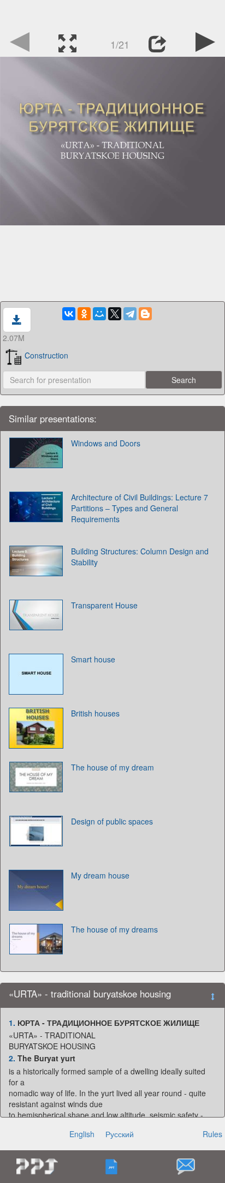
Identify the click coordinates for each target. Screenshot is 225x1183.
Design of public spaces (112, 821)
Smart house (93, 659)
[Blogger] (145, 313)
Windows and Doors (105, 443)
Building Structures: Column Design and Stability (140, 556)
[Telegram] (130, 313)
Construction (46, 355)
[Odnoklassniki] (84, 313)
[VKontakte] (68, 313)
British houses (95, 713)
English (81, 1133)
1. (12, 1022)
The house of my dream (112, 767)
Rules (212, 1133)
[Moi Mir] (99, 313)
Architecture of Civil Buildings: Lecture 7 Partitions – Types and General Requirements (139, 508)
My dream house (100, 875)
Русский (119, 1133)
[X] (114, 313)
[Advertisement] (112, 13)
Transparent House (104, 605)
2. (12, 1058)
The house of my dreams (114, 929)
